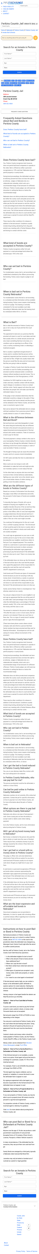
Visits (13, 80)
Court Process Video (7, 85)
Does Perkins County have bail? (15, 129)
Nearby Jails (17, 85)
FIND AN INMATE (6, 12)
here (8, 1109)
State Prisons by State (20, 1223)
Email (2, 83)
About (6, 1243)
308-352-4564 (8, 104)
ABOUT (3, 16)
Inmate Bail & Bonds (8, 32)
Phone (19, 80)
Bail (2, 80)
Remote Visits (14, 83)
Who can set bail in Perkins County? (16, 140)
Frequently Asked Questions (19, 111)
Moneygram (11, 1045)
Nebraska (10, 30)
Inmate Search (30, 80)
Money (24, 80)
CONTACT (4, 19)
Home (3, 30)
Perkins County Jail (31, 30)
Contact (6, 1245)
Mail (16, 80)
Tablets (7, 83)
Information (7, 80)
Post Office (23, 1045)
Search (19, 72)
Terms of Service (31, 1251)
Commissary (21, 83)
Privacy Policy (20, 1251)
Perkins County (19, 30)
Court (27, 83)
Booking (31, 83)
